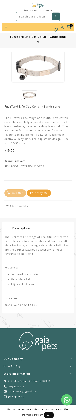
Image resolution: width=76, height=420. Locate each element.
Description (21, 228)
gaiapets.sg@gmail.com (23, 391)
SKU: (7, 166)
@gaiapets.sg (16, 396)
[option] (29, 95)
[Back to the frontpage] (38, 42)
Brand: (9, 161)
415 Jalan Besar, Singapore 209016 (29, 381)
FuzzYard (19, 161)
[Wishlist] (55, 29)
